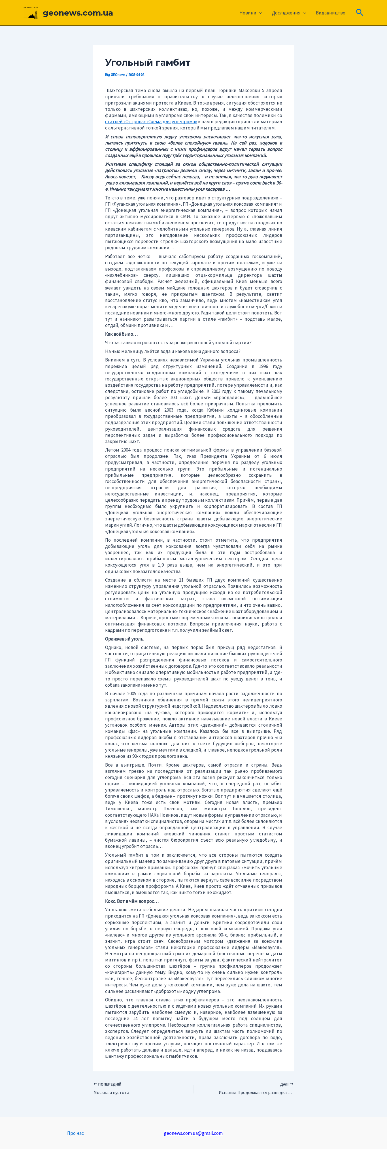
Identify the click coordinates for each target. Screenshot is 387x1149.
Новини (247, 13)
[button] (259, 12)
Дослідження (286, 13)
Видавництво (330, 13)
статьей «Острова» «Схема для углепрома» (151, 121)
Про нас (75, 1133)
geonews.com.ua (78, 13)
